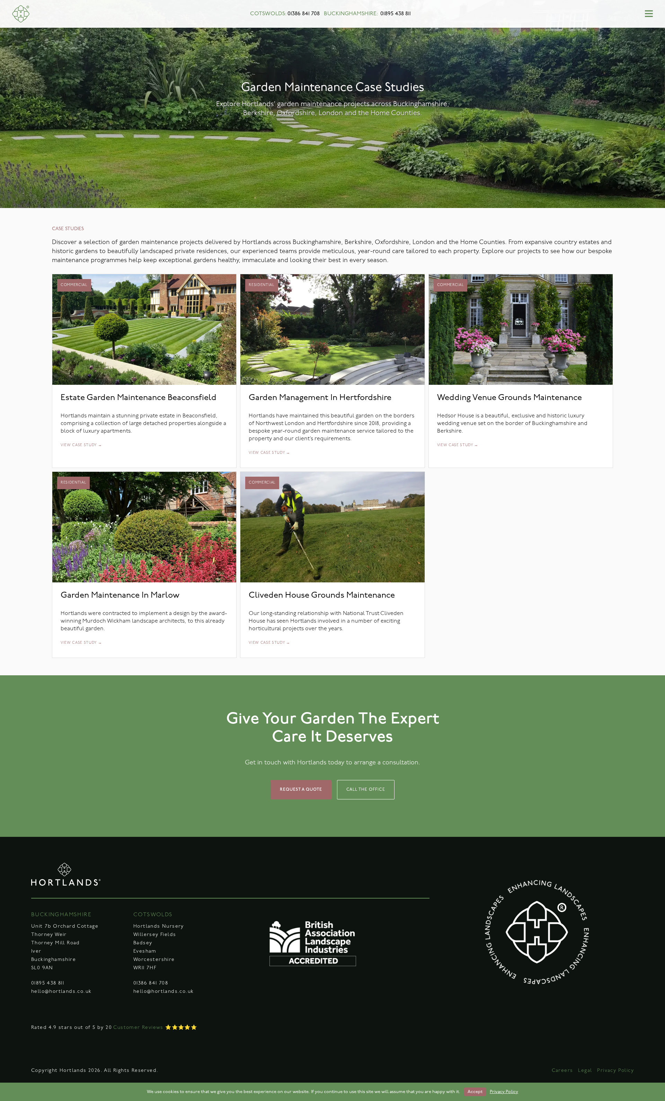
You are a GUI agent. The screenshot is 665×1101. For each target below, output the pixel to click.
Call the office (365, 790)
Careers (562, 1070)
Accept (475, 1092)
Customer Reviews (138, 1027)
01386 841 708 (303, 14)
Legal (585, 1070)
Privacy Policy (615, 1070)
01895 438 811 (395, 14)
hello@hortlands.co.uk (61, 991)
